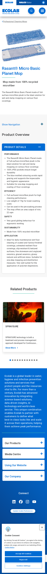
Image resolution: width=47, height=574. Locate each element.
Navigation (11, 124)
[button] (31, 10)
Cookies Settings (23, 566)
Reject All (23, 560)
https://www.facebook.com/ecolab (20, 501)
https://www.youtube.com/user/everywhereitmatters (34, 501)
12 (36, 360)
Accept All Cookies (23, 554)
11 (34, 360)
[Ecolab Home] (10, 11)
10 (32, 360)
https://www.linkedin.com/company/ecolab (14, 501)
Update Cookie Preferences (23, 511)
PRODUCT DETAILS (15, 147)
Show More (10, 348)
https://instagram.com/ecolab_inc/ (27, 501)
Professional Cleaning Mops (15, 21)
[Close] (42, 527)
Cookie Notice (9, 547)
